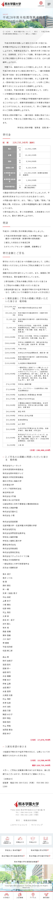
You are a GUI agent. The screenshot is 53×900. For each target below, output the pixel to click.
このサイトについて (18, 825)
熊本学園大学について (22, 31)
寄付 (36, 31)
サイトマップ (37, 825)
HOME (8, 31)
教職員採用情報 (30, 820)
